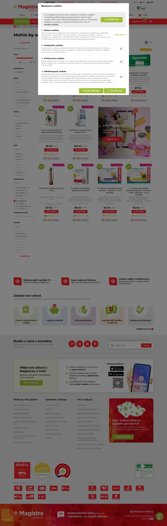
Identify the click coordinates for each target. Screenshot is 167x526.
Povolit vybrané (91, 91)
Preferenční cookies (54, 58)
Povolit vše (113, 20)
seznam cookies (51, 24)
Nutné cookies (51, 30)
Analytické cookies (53, 45)
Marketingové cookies (55, 71)
